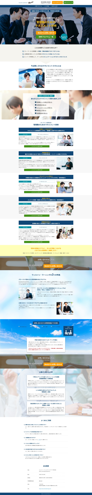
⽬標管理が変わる (41, 105)
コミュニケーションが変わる (44, 108)
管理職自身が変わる (42, 113)
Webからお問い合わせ (57, 2)
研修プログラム (38, 6)
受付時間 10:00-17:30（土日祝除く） (46, 2)
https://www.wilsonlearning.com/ (45, 488)
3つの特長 (47, 6)
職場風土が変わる (41, 110)
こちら (39, 439)
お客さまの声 (54, 6)
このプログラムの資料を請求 (36, 146)
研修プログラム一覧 (68, 2)
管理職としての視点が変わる (44, 102)
